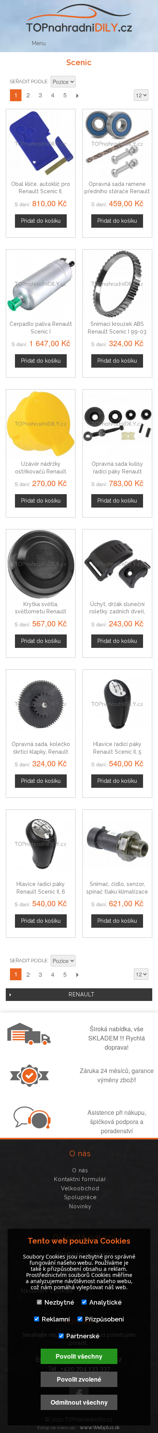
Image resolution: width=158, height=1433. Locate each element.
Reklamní (56, 1319)
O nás (80, 1170)
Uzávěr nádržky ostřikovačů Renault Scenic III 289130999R (40, 471)
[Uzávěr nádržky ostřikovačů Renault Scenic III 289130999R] (40, 423)
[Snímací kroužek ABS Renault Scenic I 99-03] (117, 284)
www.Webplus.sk (100, 1427)
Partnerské (82, 1336)
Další (77, 95)
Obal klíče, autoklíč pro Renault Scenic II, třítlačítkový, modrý (40, 191)
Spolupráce (80, 1197)
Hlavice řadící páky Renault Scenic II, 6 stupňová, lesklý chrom (41, 891)
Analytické (105, 1302)
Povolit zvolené (79, 1379)
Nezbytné (59, 1302)
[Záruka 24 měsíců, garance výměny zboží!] (31, 1084)
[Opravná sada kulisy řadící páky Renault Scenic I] (117, 423)
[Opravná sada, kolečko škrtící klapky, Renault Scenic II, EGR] (40, 704)
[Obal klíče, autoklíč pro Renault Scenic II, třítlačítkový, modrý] (40, 143)
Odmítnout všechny (79, 1402)
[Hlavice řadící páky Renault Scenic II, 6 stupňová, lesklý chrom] (40, 844)
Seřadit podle (29, 81)
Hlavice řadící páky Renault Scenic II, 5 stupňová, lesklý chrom (117, 751)
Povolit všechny (79, 1356)
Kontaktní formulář (80, 1179)
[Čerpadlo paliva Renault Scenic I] (40, 284)
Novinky (80, 1206)
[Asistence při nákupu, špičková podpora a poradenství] (31, 1126)
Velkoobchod (80, 1188)
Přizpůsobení (104, 1319)
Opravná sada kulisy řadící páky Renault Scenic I (117, 471)
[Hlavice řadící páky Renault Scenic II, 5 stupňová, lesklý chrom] (117, 704)
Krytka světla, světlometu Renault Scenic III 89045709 (40, 611)
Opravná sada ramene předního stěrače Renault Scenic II (117, 191)
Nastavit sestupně (82, 82)
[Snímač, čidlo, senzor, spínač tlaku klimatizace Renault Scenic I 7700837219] (117, 844)
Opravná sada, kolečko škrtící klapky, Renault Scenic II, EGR (41, 751)
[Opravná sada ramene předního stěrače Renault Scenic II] (117, 143)
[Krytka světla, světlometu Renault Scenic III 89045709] (40, 563)
